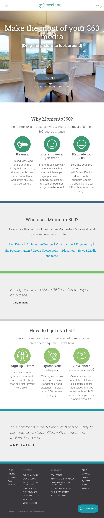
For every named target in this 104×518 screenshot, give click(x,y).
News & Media (87, 250)
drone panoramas (60, 492)
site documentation (61, 488)
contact (86, 477)
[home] (50, 5)
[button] (6, 5)
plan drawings (30, 492)
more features (30, 503)
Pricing (11, 474)
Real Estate (16, 244)
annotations (29, 488)
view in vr (27, 499)
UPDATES (86, 474)
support (86, 481)
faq (10, 481)
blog (84, 470)
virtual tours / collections (30, 483)
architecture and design (63, 479)
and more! (52, 256)
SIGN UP (11, 485)
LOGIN (11, 470)
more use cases (58, 495)
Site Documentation (17, 250)
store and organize (33, 495)
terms (85, 485)
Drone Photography (45, 250)
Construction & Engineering (74, 244)
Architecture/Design (39, 244)
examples (12, 477)
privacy (85, 488)
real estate (56, 475)
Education (68, 250)
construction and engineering (60, 483)
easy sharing (29, 479)
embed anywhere (31, 475)
